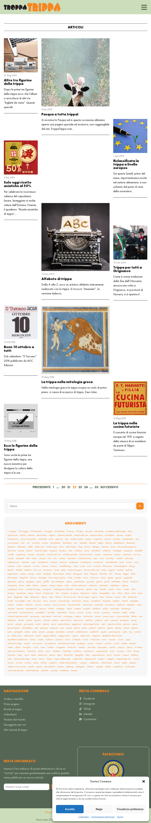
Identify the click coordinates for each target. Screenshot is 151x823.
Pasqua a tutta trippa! (59, 114)
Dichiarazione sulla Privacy (103, 816)
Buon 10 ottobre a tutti (19, 349)
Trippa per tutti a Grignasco (127, 269)
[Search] (140, 506)
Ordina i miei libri (13, 699)
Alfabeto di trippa (56, 278)
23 (80, 487)
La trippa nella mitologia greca (67, 382)
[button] (143, 781)
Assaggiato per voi (15, 725)
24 (86, 487)
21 (69, 487)
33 (96, 487)
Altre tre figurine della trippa (18, 82)
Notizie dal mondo (15, 719)
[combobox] (71, 506)
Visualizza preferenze (130, 809)
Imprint (120, 816)
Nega (99, 809)
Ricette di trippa (13, 709)
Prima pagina (11, 704)
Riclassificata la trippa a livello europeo (126, 164)
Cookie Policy (83, 816)
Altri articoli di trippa (15, 730)
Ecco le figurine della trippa (20, 447)
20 (63, 487)
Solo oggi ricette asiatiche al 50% (17, 184)
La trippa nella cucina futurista (126, 425)
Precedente (41, 487)
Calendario (10, 714)
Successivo (109, 487)
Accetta (70, 809)
